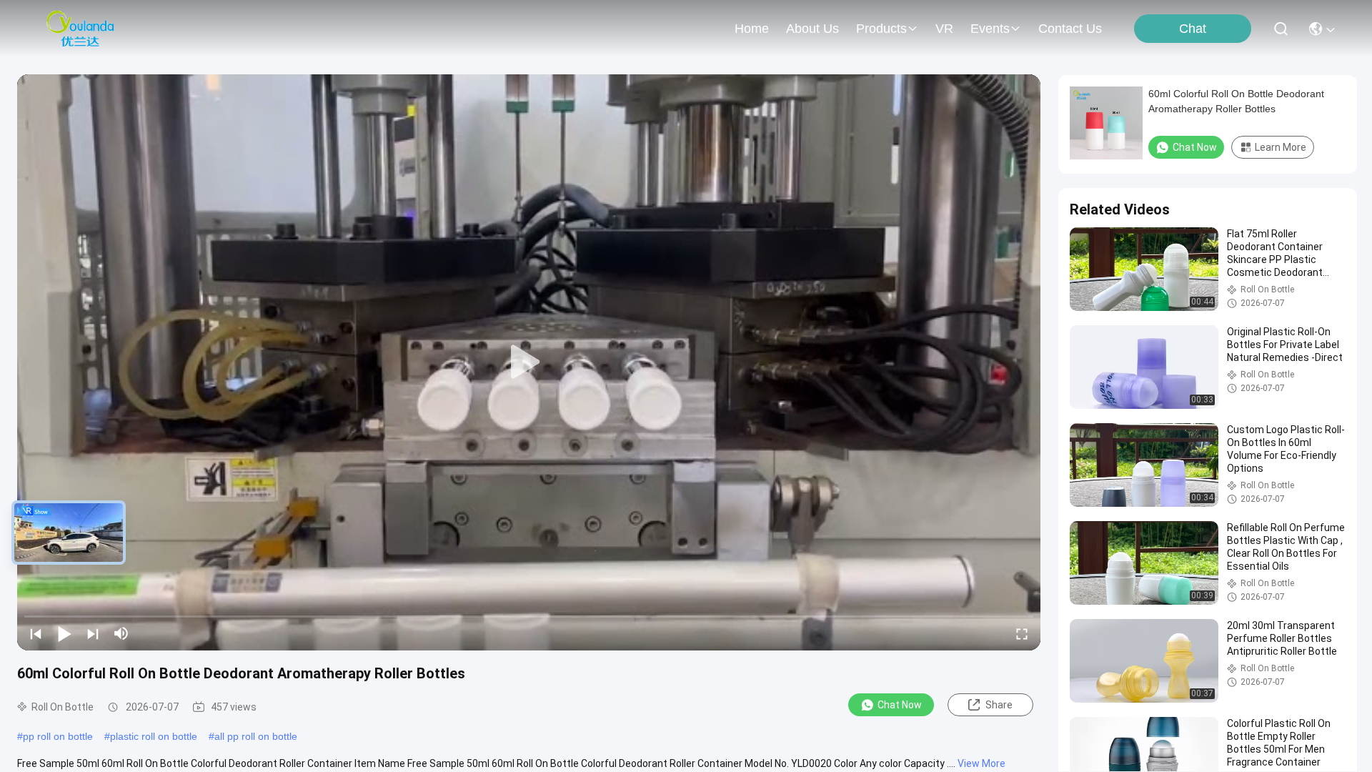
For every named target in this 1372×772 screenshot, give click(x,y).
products (881, 28)
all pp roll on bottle (255, 736)
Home (752, 28)
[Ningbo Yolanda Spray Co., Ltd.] (80, 28)
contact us (1070, 28)
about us (812, 28)
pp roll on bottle (58, 736)
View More (981, 763)
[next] (93, 633)
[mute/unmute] (121, 633)
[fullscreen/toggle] (1022, 633)
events (990, 28)
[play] (529, 362)
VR (944, 28)
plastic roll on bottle (153, 736)
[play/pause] (64, 633)
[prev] (35, 633)
